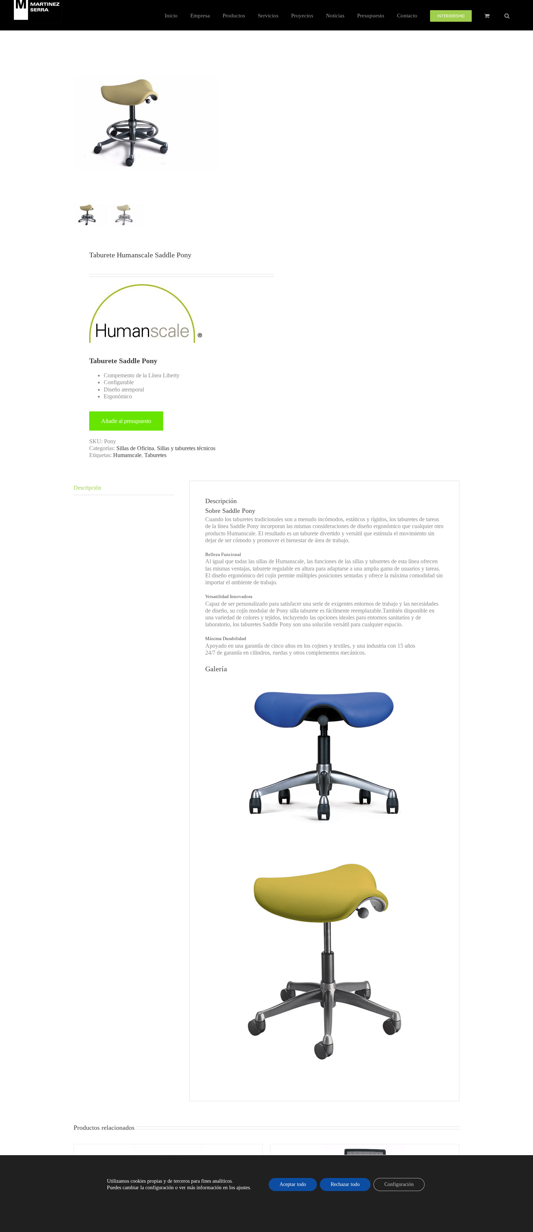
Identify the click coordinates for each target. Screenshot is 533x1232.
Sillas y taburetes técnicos (186, 448)
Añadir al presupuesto (126, 421)
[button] (506, 15)
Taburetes (155, 455)
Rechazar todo (345, 1184)
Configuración (399, 1184)
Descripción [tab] (87, 488)
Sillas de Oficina (135, 448)
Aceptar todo (293, 1184)
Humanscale (127, 455)
